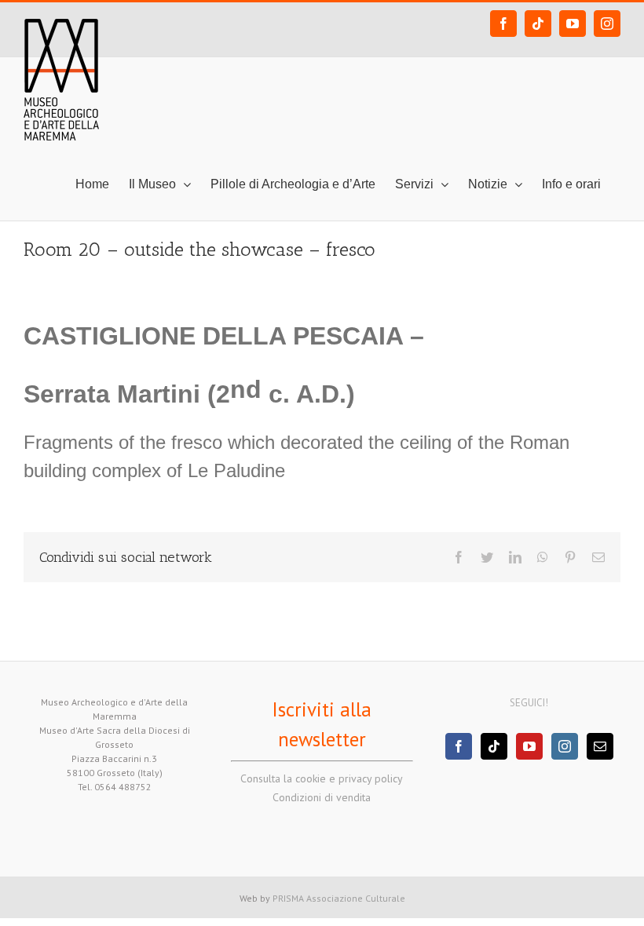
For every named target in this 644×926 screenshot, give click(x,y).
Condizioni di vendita (322, 797)
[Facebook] (458, 746)
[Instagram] (564, 746)
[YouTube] (529, 746)
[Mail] (600, 746)
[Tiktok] (494, 746)
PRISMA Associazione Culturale (339, 898)
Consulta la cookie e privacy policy (321, 778)
